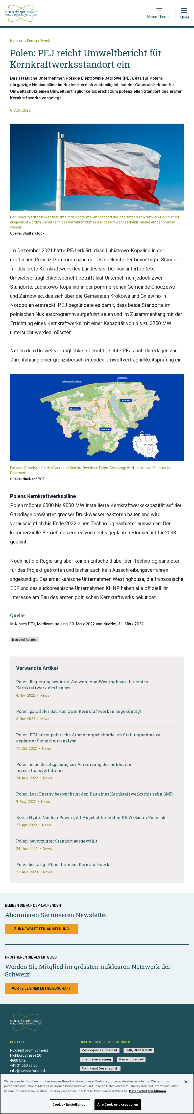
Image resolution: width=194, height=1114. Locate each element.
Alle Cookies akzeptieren (117, 1104)
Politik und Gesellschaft (100, 1068)
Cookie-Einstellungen (70, 1104)
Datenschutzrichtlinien (147, 1091)
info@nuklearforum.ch (28, 1070)
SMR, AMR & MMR (139, 1050)
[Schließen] (185, 1081)
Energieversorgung (96, 1059)
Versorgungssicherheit (99, 1050)
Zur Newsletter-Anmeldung (41, 929)
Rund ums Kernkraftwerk (30, 40)
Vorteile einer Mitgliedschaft (41, 988)
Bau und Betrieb (24, 640)
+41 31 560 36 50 (23, 1065)
